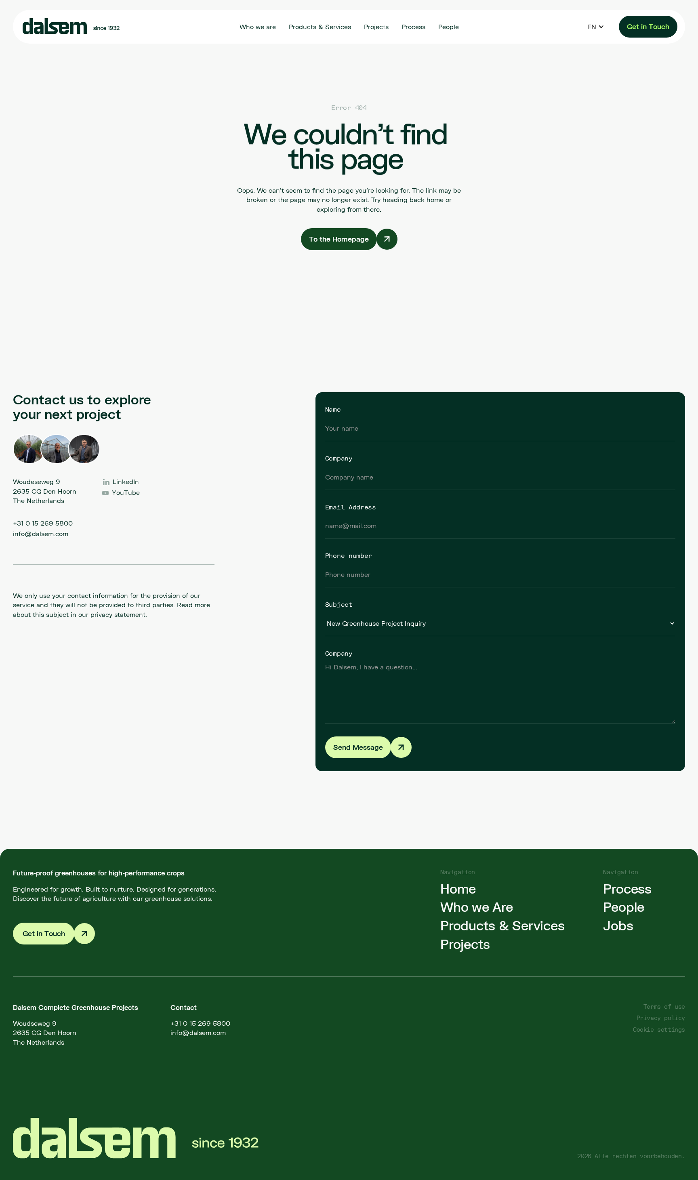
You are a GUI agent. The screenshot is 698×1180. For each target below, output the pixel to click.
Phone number (348, 555)
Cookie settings (659, 1029)
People (623, 906)
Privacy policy (661, 1017)
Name (333, 409)
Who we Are (476, 906)
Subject (339, 604)
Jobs (618, 925)
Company (339, 458)
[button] (595, 26)
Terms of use (664, 1006)
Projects (465, 944)
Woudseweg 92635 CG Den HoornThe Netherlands (44, 1032)
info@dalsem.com (40, 533)
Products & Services (502, 925)
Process (627, 888)
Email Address (350, 507)
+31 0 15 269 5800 (43, 523)
